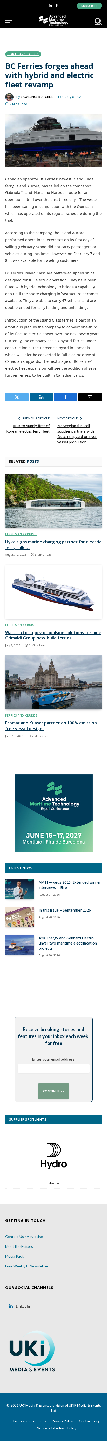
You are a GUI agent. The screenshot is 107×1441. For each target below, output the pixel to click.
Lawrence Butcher (37, 97)
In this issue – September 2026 (65, 910)
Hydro (53, 1183)
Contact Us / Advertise (24, 1236)
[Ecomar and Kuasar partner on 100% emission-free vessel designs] (53, 682)
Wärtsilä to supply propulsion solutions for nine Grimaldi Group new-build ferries (53, 635)
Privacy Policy (62, 1421)
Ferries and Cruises (23, 54)
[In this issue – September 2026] (19, 917)
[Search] (97, 21)
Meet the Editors (19, 1246)
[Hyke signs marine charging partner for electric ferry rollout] (53, 501)
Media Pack (14, 1256)
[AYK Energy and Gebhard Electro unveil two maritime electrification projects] (19, 945)
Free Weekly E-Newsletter (26, 1266)
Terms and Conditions (29, 1421)
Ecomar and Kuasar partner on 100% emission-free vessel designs (51, 725)
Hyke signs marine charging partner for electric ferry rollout (53, 544)
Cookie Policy (89, 1421)
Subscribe (89, 6)
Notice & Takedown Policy (56, 1428)
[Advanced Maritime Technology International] (53, 20)
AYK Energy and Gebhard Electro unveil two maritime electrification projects (68, 943)
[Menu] (8, 21)
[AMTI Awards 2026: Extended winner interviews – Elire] (19, 889)
